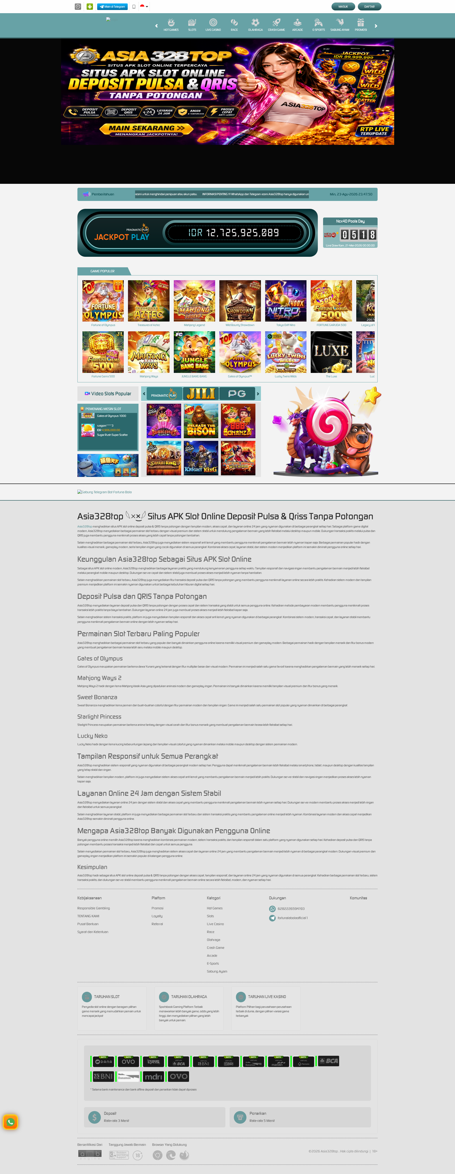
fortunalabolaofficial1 (293, 918)
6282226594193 (291, 908)
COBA (167, 415)
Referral (157, 924)
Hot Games (171, 30)
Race (234, 30)
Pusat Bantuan (87, 924)
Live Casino (213, 30)
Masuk (343, 6)
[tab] (164, 393)
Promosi (361, 30)
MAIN (106, 301)
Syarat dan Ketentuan (92, 932)
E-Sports (319, 30)
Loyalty (157, 916)
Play (140, 237)
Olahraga (255, 30)
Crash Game (276, 30)
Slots (192, 30)
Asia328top (84, 526)
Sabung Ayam (339, 30)
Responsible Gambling (93, 908)
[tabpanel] (227, 91)
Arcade (297, 30)
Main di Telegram (115, 6)
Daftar (369, 6)
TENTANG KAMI (88, 916)
